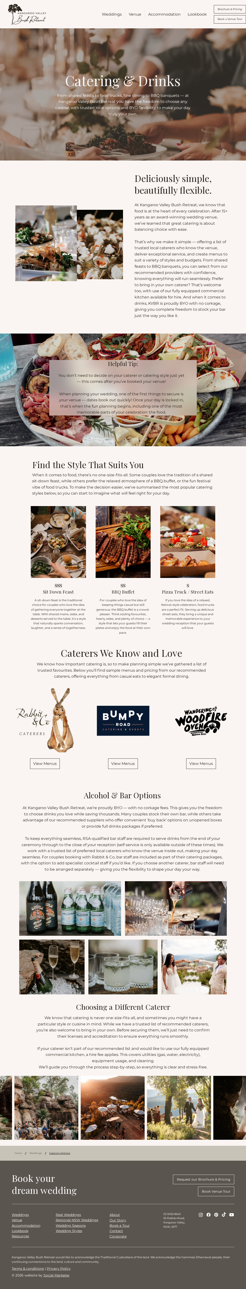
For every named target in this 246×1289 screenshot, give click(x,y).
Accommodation (26, 1225)
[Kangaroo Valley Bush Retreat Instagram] (200, 1214)
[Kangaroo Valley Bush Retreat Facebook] (208, 1214)
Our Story (118, 1220)
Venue (17, 1220)
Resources (20, 1236)
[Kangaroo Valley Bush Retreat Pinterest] (216, 1214)
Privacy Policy (59, 1268)
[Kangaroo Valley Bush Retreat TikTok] (224, 1214)
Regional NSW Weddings (77, 1220)
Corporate (118, 1236)
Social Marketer (56, 1275)
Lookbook (20, 1231)
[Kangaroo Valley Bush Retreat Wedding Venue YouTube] (231, 1214)
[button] (45, 763)
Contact (116, 1231)
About (115, 1215)
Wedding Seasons (71, 1225)
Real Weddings (68, 1215)
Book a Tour (120, 1225)
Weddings (20, 1215)
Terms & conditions (28, 1268)
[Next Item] (235, 1108)
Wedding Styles (69, 1231)
